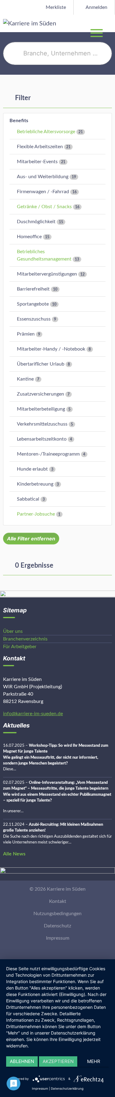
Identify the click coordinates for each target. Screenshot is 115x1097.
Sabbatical (28, 499)
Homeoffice (29, 236)
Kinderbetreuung (35, 484)
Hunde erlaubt (32, 469)
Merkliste (55, 7)
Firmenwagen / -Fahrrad (43, 191)
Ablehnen (22, 1061)
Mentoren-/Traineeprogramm (48, 454)
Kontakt (57, 901)
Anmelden (96, 7)
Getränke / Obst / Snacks (44, 206)
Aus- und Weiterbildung (42, 176)
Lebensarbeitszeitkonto (42, 439)
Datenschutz (57, 925)
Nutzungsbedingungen (57, 913)
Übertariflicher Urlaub (40, 364)
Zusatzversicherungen (40, 394)
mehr (93, 1061)
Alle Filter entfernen (31, 538)
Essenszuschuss (34, 319)
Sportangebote (33, 304)
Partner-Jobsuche (36, 514)
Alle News (14, 853)
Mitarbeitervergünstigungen (47, 274)
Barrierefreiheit (33, 289)
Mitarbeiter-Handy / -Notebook (51, 349)
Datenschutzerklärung (67, 1088)
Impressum (57, 938)
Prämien (26, 334)
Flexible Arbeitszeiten (40, 146)
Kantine (25, 379)
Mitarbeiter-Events (37, 161)
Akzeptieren (58, 1061)
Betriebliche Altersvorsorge (46, 131)
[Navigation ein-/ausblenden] (110, 23)
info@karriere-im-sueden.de (33, 713)
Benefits (19, 120)
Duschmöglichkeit (36, 221)
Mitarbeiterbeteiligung (41, 409)
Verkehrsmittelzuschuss (42, 424)
